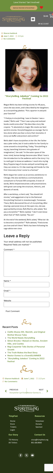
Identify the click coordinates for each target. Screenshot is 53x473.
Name (7, 281)
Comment (9, 249)
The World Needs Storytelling (21, 338)
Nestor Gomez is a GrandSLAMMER (24, 355)
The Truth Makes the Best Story (22, 352)
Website (7, 301)
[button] (33, 19)
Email (7, 291)
